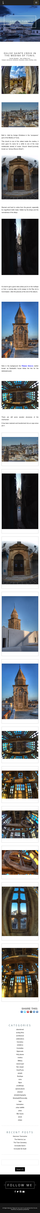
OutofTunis (20, 1070)
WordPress (26, 1209)
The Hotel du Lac (20, 1139)
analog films (20, 1032)
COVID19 (20, 1045)
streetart (20, 1092)
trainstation (20, 1104)
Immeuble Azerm (20, 1146)
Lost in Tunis (20, 21)
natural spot (20, 1064)
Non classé (20, 1067)
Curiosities (20, 1048)
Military (20, 1061)
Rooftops (31, 60)
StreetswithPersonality (20, 1098)
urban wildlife (20, 1107)
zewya (20, 1120)
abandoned (12, 24)
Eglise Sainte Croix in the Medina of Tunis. (20, 54)
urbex (35, 60)
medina (26, 60)
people (20, 1073)
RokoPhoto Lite (14, 1209)
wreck (20, 1117)
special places (20, 1089)
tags (20, 1101)
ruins (20, 1079)
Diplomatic (20, 1051)
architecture (15, 60)
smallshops (20, 1086)
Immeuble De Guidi (20, 1149)
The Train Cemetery (20, 1142)
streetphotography (20, 1095)
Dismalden (16, 58)
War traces (20, 1114)
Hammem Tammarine (20, 1136)
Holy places (21, 60)
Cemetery (20, 1042)
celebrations (20, 1039)
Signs (20, 1082)
